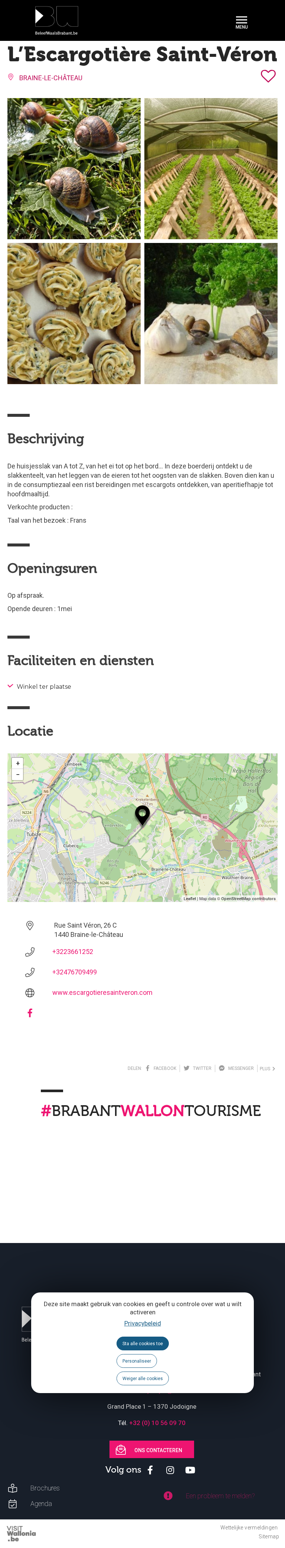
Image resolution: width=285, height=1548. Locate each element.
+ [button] (18, 763)
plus (266, 1068)
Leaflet (190, 898)
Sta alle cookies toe (142, 1343)
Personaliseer (136, 1361)
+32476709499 (74, 972)
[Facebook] (29, 1015)
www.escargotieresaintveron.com (102, 992)
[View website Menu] (242, 20)
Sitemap (269, 1536)
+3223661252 (72, 951)
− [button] (18, 774)
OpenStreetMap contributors (248, 898)
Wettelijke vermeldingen (249, 1528)
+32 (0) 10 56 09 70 (157, 1423)
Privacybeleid (142, 1323)
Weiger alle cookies (142, 1378)
